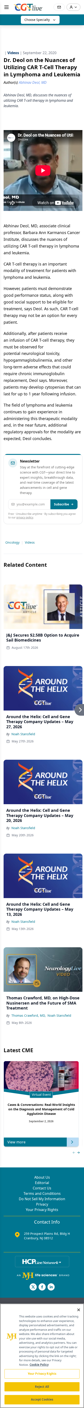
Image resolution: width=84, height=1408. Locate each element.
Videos (30, 542)
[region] (42, 1356)
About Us (42, 1177)
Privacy (42, 1204)
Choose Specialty (37, 20)
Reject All (42, 1387)
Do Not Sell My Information (42, 1198)
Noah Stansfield (23, 734)
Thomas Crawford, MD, (28, 1015)
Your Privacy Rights (42, 1209)
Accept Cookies (42, 1399)
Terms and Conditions (42, 1193)
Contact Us (42, 1188)
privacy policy (24, 517)
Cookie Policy (39, 1365)
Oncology (12, 542)
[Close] (79, 1310)
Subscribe (61, 504)
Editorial (42, 1182)
